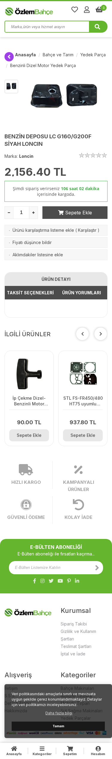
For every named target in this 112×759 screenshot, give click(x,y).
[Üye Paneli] (87, 9)
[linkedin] (77, 580)
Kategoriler (42, 754)
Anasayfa (25, 54)
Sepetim (70, 754)
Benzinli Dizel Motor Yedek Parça (43, 65)
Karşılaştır (87, 230)
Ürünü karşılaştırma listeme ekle (43, 230)
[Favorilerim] (74, 9)
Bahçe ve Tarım (58, 54)
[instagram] (42, 580)
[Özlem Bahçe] (47, 10)
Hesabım (98, 754)
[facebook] (35, 580)
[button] (100, 334)
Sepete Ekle (78, 213)
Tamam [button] (58, 726)
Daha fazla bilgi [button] (58, 713)
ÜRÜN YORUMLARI (81, 292)
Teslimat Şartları (76, 646)
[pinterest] (69, 580)
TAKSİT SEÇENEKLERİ (30, 292)
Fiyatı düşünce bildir (32, 242)
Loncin (26, 156)
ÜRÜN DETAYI (56, 279)
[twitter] (51, 580)
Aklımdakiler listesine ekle (38, 254)
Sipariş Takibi (74, 623)
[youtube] (60, 580)
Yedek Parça (93, 54)
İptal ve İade (73, 653)
